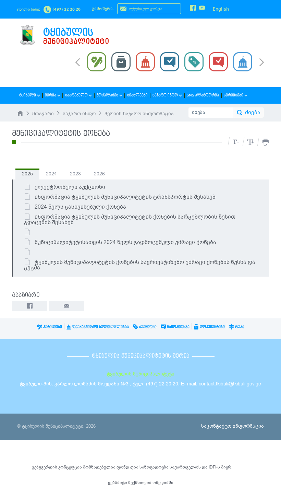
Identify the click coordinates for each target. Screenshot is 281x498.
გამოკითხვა (178, 327)
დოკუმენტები (212, 327)
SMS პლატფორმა (203, 95)
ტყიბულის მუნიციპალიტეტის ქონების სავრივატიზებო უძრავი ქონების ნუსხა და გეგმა (139, 264)
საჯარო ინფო (79, 113)
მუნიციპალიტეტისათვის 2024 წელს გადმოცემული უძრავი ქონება (125, 242)
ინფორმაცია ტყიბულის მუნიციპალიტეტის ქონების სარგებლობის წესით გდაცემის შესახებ (129, 219)
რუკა (239, 327)
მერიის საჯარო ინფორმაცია (139, 113)
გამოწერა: (103, 8)
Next (262, 62)
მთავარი (43, 113)
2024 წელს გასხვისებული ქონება (80, 207)
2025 (27, 174)
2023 (75, 174)
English (221, 9)
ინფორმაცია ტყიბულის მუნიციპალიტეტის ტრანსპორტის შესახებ (125, 197)
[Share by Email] (66, 306)
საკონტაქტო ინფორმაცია (232, 426)
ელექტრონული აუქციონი (70, 187)
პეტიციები (52, 327)
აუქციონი (147, 327)
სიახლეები (137, 95)
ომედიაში (162, 482)
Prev (78, 61)
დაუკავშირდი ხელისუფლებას (100, 327)
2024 (51, 174)
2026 (99, 174)
